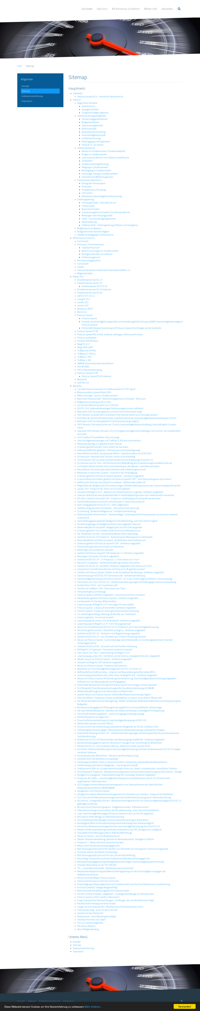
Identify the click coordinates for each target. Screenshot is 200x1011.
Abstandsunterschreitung (93, 131)
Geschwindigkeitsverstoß (93, 135)
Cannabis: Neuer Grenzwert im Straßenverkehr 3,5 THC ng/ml (106, 389)
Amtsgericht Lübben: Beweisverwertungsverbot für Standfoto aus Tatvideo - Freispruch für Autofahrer (125, 794)
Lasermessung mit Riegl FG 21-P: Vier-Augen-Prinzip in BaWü (105, 604)
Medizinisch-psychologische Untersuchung (102, 196)
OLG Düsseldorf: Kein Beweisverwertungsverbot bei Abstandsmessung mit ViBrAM (115, 688)
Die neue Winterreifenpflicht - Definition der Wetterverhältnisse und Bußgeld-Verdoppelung (120, 710)
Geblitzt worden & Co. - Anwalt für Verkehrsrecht (100, 96)
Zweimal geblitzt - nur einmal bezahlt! (95, 617)
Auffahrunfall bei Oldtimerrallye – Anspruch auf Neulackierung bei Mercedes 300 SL (116, 671)
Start (19, 65)
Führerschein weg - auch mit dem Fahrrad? (97, 909)
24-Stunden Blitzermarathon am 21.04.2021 (98, 405)
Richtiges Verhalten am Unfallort (97, 254)
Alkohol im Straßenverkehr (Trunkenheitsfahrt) (103, 151)
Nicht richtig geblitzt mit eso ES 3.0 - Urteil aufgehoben (103, 504)
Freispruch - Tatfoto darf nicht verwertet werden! (100, 842)
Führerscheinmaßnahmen (89, 180)
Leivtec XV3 (82, 305)
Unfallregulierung (85, 199)
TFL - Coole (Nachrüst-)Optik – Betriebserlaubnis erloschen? (105, 868)
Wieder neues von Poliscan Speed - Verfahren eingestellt (104, 659)
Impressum (78, 951)
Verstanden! (184, 1006)
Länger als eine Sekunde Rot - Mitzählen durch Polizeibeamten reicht (110, 906)
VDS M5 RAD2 (83, 366)
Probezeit (86, 186)
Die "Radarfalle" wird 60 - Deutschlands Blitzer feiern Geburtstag (107, 533)
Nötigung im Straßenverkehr (95, 167)
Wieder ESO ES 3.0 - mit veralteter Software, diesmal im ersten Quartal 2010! (113, 745)
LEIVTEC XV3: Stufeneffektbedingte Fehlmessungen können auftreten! (110, 408)
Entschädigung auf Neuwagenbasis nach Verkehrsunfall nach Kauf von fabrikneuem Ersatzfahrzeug (123, 884)
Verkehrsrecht (88, 106)
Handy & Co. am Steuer (93, 144)
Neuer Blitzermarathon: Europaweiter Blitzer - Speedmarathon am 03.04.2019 (114, 453)
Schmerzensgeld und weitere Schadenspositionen (106, 212)
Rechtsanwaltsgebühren (89, 260)
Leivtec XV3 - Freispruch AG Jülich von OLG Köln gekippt (103, 488)
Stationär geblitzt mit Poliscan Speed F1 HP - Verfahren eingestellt (108, 543)
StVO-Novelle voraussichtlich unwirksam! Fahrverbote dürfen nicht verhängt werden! (117, 414)
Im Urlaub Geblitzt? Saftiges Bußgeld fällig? (97, 887)
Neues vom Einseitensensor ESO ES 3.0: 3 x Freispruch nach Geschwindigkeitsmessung (118, 626)
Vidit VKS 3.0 (83, 382)
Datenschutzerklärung (83, 948)
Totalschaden (88, 205)
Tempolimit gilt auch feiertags (91, 591)
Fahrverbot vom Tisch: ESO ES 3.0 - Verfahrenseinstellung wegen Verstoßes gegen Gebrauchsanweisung (126, 581)
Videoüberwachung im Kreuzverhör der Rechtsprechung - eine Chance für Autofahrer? (118, 810)
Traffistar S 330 (84, 356)
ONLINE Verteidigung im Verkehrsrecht (95, 234)
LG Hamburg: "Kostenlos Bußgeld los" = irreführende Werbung (106, 511)
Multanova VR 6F (85, 308)
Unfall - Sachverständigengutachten (99, 218)
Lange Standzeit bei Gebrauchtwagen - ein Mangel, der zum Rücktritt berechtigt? (115, 900)
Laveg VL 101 (83, 299)
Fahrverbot (87, 192)
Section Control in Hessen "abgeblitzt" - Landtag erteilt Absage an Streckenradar (115, 893)
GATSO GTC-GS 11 (86, 295)
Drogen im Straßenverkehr (94, 154)
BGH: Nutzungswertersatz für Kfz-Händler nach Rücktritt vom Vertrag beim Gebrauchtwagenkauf (122, 848)
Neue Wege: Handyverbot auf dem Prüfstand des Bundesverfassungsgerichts (113, 858)
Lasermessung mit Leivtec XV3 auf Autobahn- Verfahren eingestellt (108, 620)
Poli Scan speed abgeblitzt (90, 922)
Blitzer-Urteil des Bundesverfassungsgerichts (98, 845)
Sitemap (77, 944)
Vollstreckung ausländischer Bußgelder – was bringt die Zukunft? (107, 765)
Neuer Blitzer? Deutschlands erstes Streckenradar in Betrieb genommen (111, 469)
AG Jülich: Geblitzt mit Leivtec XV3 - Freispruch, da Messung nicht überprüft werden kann (118, 498)
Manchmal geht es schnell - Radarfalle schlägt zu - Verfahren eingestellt (111, 630)
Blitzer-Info (150, 9)
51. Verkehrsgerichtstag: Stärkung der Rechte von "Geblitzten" (106, 614)
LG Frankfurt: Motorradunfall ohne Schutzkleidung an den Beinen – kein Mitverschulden (118, 466)
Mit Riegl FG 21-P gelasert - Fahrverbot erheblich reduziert (105, 649)
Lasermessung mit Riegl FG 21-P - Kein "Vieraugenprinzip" (104, 623)
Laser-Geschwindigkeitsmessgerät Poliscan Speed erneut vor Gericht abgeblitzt (115, 813)
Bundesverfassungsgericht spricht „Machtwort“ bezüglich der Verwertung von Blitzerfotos (119, 742)
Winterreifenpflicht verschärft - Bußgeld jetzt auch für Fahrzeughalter (109, 527)
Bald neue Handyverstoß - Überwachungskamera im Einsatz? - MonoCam (111, 398)
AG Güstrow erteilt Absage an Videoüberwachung (100, 816)
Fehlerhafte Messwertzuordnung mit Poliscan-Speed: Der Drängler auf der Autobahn (121, 327)
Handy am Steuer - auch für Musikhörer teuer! (98, 835)
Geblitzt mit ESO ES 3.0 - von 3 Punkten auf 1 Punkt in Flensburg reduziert (111, 636)
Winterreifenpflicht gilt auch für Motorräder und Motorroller (105, 691)
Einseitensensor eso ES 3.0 (89, 282)
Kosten (80, 266)
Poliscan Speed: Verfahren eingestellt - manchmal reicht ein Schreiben (111, 594)
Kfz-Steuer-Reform (86, 925)
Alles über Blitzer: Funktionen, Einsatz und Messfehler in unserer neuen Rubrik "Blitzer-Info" (119, 697)
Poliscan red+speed (86, 337)
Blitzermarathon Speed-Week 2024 (94, 392)
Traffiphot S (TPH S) (86, 353)
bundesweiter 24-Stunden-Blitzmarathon (97, 601)
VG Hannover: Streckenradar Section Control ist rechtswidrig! (106, 456)
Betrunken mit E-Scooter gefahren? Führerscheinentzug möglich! (108, 421)
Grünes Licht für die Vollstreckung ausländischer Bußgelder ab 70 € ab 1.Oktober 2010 (117, 726)
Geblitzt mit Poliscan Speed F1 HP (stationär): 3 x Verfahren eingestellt (110, 553)
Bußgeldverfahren (90, 122)
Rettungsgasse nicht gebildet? (96, 141)
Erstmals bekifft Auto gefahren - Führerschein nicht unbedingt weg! (108, 450)
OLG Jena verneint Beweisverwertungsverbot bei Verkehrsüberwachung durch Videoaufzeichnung (124, 797)
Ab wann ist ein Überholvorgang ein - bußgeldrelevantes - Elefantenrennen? (113, 807)
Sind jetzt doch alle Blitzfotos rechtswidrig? (97, 758)
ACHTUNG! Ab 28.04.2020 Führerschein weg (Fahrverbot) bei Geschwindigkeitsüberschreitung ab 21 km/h (126, 418)
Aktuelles (167, 9)
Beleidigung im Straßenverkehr (96, 170)
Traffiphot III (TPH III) (86, 350)
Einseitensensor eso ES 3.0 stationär (94, 289)
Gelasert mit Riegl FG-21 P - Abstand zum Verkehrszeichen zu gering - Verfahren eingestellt (120, 491)
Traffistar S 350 (84, 360)
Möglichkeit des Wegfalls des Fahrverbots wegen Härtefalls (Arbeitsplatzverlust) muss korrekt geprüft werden (129, 485)
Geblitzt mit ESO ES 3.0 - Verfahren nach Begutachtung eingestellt (108, 633)
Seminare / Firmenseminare (90, 244)
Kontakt (76, 941)
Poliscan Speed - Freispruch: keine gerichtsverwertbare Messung (108, 610)
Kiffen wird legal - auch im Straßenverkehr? (97, 395)
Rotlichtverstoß (89, 128)
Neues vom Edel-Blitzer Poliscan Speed (96, 877)
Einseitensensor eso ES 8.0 (89, 292)
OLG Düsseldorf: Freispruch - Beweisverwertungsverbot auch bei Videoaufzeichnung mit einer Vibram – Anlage (129, 771)
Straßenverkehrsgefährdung (95, 164)
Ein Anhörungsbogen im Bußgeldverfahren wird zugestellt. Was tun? (109, 524)
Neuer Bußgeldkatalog (88, 929)
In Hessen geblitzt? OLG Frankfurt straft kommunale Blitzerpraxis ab (109, 530)
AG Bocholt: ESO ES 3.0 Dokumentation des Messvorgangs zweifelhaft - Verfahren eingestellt (121, 739)
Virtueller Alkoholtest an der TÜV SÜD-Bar (97, 864)
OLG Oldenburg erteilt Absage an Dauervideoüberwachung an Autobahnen (113, 819)
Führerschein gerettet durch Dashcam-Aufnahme (100, 546)
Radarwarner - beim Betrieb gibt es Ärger (96, 916)
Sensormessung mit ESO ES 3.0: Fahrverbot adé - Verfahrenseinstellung (111, 575)
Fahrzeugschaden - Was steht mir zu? (99, 202)
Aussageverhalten (90, 109)
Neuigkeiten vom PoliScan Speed (93, 790)
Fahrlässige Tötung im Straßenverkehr (100, 173)
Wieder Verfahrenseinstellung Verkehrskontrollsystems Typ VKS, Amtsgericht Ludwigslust (119, 829)
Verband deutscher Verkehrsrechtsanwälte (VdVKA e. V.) (103, 270)
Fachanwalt (82, 241)
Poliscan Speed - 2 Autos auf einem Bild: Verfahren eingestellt (106, 607)
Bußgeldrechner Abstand (89, 228)
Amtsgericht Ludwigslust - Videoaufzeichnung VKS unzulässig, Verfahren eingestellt (116, 774)
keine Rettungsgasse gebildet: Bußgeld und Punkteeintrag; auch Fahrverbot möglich (117, 520)
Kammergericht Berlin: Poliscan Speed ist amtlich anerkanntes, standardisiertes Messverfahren (122, 762)
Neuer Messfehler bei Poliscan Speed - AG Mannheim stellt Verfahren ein (111, 540)
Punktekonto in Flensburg (94, 189)
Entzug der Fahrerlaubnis (93, 183)
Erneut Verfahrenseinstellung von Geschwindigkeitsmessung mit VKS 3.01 (111, 720)
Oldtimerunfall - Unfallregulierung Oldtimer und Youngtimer (110, 225)
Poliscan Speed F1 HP (87, 331)
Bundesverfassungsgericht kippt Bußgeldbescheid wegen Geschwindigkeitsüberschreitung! (120, 861)
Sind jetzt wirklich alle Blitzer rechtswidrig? (97, 852)
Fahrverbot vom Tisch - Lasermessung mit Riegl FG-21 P (103, 652)
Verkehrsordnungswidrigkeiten (91, 115)
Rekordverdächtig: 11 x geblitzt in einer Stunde (99, 443)
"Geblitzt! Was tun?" (91, 247)
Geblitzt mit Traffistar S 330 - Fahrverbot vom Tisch (101, 588)
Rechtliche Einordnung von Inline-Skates (96, 903)
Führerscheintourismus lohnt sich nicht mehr (98, 880)
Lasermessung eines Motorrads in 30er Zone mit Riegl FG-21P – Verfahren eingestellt (117, 675)
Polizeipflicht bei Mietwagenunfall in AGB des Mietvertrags (104, 832)
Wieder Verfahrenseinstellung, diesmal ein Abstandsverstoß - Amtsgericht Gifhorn (115, 839)
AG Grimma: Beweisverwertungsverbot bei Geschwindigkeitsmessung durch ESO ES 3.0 (118, 826)
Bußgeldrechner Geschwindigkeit (93, 231)
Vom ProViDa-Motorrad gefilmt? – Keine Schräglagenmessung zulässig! (110, 713)
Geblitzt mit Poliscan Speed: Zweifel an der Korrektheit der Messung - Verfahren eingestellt (120, 572)
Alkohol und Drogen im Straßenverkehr (100, 250)
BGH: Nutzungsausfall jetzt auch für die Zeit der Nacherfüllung (106, 855)
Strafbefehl (87, 160)
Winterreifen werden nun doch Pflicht (95, 723)
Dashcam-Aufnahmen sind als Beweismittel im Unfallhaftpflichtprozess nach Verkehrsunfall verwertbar (125, 495)
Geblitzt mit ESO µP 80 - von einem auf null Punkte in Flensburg (107, 646)
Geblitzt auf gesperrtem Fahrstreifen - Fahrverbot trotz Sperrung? (108, 508)
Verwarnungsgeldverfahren (95, 118)
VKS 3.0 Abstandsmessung (89, 369)
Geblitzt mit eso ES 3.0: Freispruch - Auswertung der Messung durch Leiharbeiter (115, 536)
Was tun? (102, 9)
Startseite (87, 9)
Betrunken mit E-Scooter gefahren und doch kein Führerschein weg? (109, 411)
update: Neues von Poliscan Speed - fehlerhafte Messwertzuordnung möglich (114, 694)
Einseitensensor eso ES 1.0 (89, 279)
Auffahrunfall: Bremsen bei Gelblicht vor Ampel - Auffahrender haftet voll (111, 482)
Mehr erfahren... (93, 1006)
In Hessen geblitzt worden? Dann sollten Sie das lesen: (103, 446)
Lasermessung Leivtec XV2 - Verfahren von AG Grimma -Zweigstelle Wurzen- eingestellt (118, 655)
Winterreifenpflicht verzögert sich (93, 717)
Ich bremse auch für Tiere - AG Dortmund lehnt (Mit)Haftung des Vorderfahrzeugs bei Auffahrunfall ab (124, 463)
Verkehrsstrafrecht (86, 147)
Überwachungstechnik (92, 125)
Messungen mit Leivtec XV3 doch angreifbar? (98, 556)
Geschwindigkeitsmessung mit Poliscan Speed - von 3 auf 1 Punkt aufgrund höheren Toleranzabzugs (124, 578)
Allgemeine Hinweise (87, 102)
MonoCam (82, 311)
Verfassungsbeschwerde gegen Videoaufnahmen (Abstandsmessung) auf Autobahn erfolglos (121, 729)
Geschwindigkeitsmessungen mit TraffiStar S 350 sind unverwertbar (109, 440)
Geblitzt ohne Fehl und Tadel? (91, 919)
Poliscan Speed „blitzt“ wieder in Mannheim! (98, 897)
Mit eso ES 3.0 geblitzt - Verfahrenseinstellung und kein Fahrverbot (108, 562)
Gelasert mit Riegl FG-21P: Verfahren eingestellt (100, 662)
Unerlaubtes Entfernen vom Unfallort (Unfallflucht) (105, 157)
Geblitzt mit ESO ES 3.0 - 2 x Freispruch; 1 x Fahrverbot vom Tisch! (108, 559)
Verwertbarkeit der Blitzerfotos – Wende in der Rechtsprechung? (108, 755)
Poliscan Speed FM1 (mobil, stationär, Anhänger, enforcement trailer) (110, 334)
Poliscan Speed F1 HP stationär (96, 376)
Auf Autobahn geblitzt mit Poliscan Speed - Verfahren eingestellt (107, 598)
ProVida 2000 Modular (87, 340)
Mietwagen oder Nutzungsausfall (97, 215)
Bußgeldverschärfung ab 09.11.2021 (94, 401)
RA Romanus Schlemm (126, 9)
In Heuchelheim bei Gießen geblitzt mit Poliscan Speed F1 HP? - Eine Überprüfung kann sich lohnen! (124, 479)
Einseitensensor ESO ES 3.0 (94, 286)
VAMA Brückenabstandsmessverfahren (95, 363)
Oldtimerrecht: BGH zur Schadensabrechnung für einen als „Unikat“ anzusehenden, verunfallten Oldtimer (127, 768)
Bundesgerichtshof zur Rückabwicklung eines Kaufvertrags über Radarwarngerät (115, 823)
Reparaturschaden (91, 209)
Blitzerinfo (82, 379)
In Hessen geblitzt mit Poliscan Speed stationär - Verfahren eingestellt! (110, 475)
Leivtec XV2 (82, 302)
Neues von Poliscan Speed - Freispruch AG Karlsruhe (102, 665)
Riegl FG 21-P (83, 344)
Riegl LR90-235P (85, 347)
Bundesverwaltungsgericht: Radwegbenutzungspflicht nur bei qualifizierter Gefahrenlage (119, 707)
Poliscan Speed (84, 315)
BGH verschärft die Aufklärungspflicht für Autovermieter (103, 890)
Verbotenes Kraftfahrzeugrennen (97, 176)
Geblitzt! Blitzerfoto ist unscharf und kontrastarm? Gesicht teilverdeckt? (111, 501)
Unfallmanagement (91, 257)
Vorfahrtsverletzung (91, 138)
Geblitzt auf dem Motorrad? (90, 913)
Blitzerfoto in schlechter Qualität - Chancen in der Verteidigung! (107, 472)
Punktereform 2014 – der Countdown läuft (97, 585)
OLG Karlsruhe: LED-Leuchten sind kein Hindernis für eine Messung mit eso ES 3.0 (115, 459)
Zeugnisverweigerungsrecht (95, 112)
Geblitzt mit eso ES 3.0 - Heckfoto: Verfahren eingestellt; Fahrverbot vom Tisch (114, 565)
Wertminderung (89, 221)
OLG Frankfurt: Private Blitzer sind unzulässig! (98, 437)
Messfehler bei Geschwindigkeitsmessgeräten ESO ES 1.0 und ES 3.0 (109, 668)
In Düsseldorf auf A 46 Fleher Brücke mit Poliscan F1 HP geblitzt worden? (111, 569)
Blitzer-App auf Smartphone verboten (95, 549)
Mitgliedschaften (85, 273)
